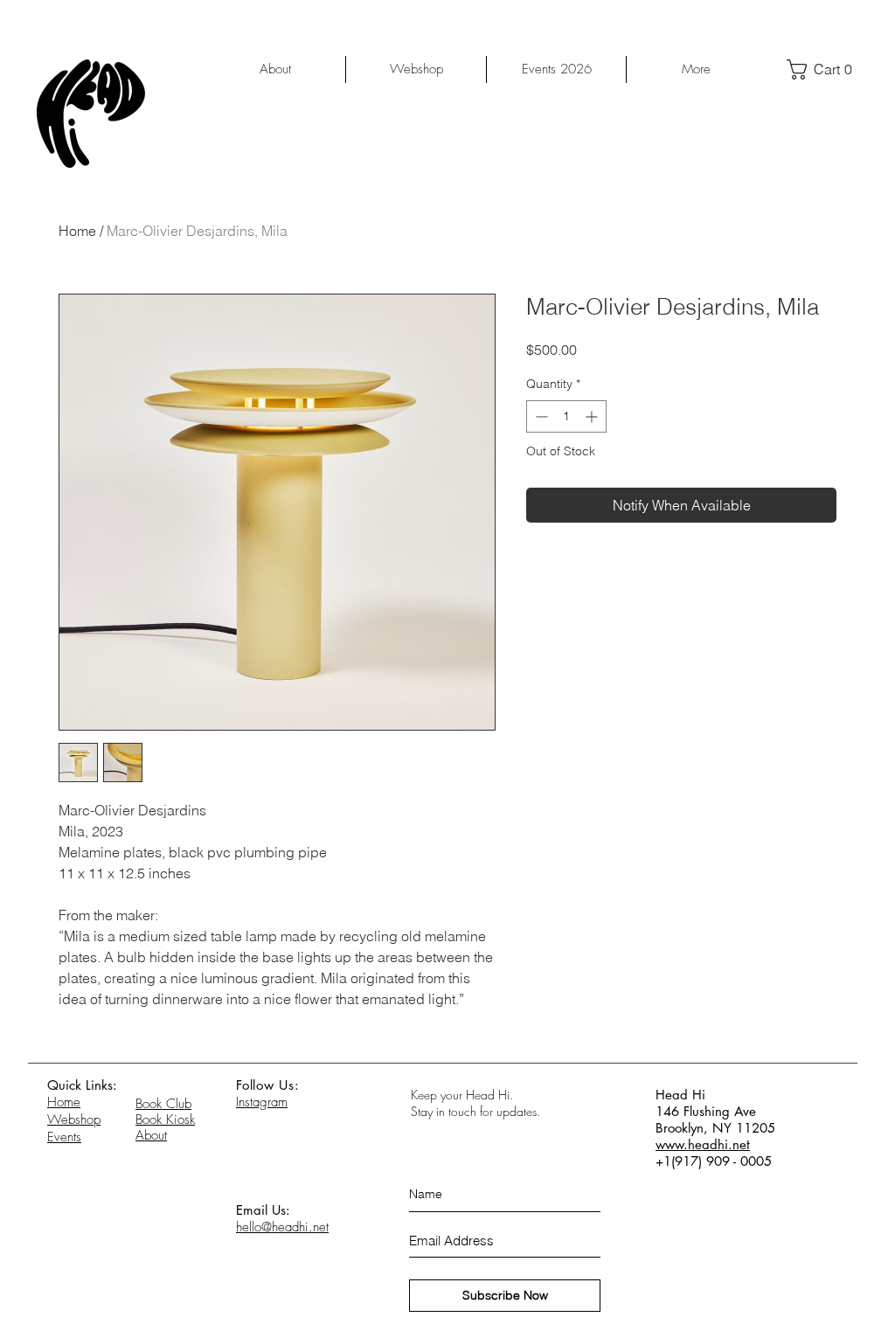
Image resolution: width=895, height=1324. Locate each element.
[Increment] (593, 416)
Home (77, 230)
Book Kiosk (165, 1119)
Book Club (163, 1104)
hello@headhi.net (282, 1227)
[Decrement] (540, 416)
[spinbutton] (566, 416)
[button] (826, 69)
